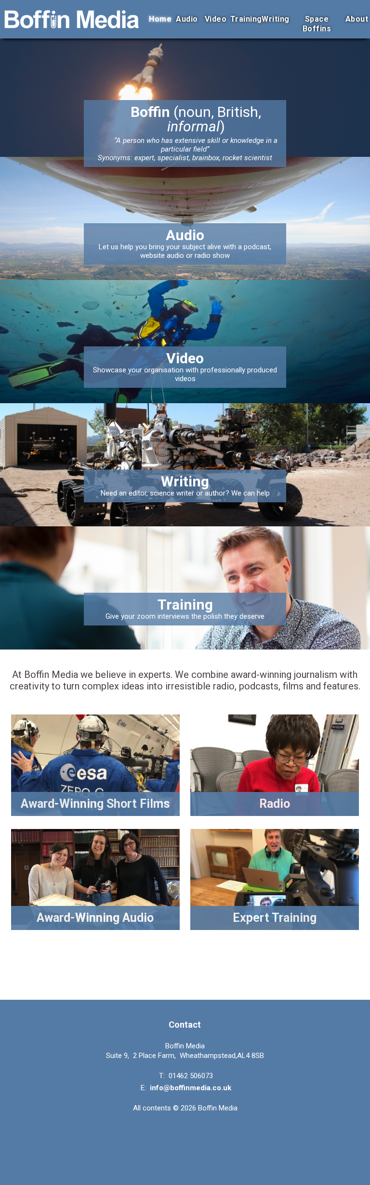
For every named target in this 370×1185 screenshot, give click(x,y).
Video (216, 19)
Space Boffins (317, 23)
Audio (187, 19)
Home (160, 19)
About (357, 19)
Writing (276, 19)
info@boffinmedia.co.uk (190, 1087)
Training (246, 19)
